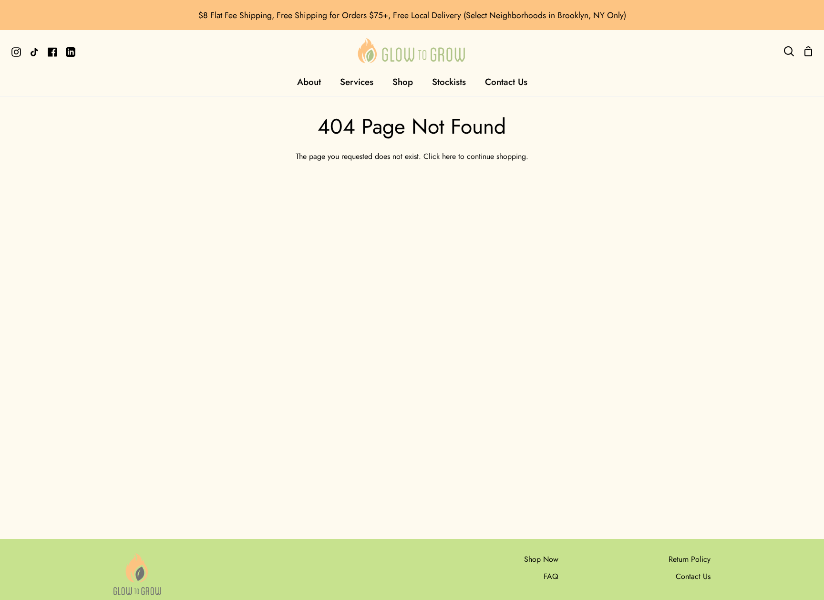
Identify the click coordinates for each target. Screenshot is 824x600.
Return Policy (690, 559)
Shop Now (541, 559)
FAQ (551, 576)
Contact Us (693, 576)
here (449, 156)
